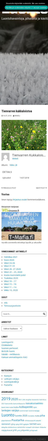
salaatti (38, 421)
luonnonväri (24, 411)
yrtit (15, 430)
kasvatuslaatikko (34, 403)
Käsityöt (8, 375)
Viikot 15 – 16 (10, 284)
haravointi (35, 400)
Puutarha (8, 384)
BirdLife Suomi (8, 351)
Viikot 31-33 (9, 266)
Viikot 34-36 (9, 263)
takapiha (4, 427)
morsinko (31, 416)
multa (37, 416)
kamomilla (9, 404)
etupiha (28, 400)
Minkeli (17, 116)
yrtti (18, 430)
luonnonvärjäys (34, 411)
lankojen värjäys (10, 410)
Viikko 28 (13, 165)
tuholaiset (35, 427)
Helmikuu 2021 (11, 257)
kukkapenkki (26, 406)
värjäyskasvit (6, 430)
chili (23, 400)
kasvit (3, 407)
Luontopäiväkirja (11, 381)
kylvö (35, 407)
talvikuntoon (12, 427)
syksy (13, 424)
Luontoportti (7, 342)
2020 (14, 399)
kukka (16, 407)
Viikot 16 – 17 (10, 281)
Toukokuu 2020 (11, 278)
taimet (33, 423)
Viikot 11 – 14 (10, 287)
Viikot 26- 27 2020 (12, 269)
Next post (40, 188)
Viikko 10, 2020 (11, 290)
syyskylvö (26, 424)
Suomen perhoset (9, 348)
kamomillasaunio (19, 404)
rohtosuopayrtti (30, 421)
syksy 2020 (19, 424)
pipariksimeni (6, 421)
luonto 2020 (21, 415)
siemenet (5, 424)
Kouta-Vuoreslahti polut (15, 275)
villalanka (43, 427)
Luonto (7, 415)
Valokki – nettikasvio (10, 354)
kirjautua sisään (20, 199)
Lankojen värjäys (11, 378)
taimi (39, 424)
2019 (6, 398)
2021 (20, 400)
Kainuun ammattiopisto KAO (14, 357)
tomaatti (29, 427)
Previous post (9, 188)
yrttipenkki (25, 430)
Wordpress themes (34, 439)
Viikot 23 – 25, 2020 (13, 272)
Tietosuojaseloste (12, 305)
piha (42, 415)
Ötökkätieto (6, 345)
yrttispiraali (33, 430)
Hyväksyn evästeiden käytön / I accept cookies (26, 7)
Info (5, 302)
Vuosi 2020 (9, 259)
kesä (7, 407)
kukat (11, 407)
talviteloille (21, 427)
